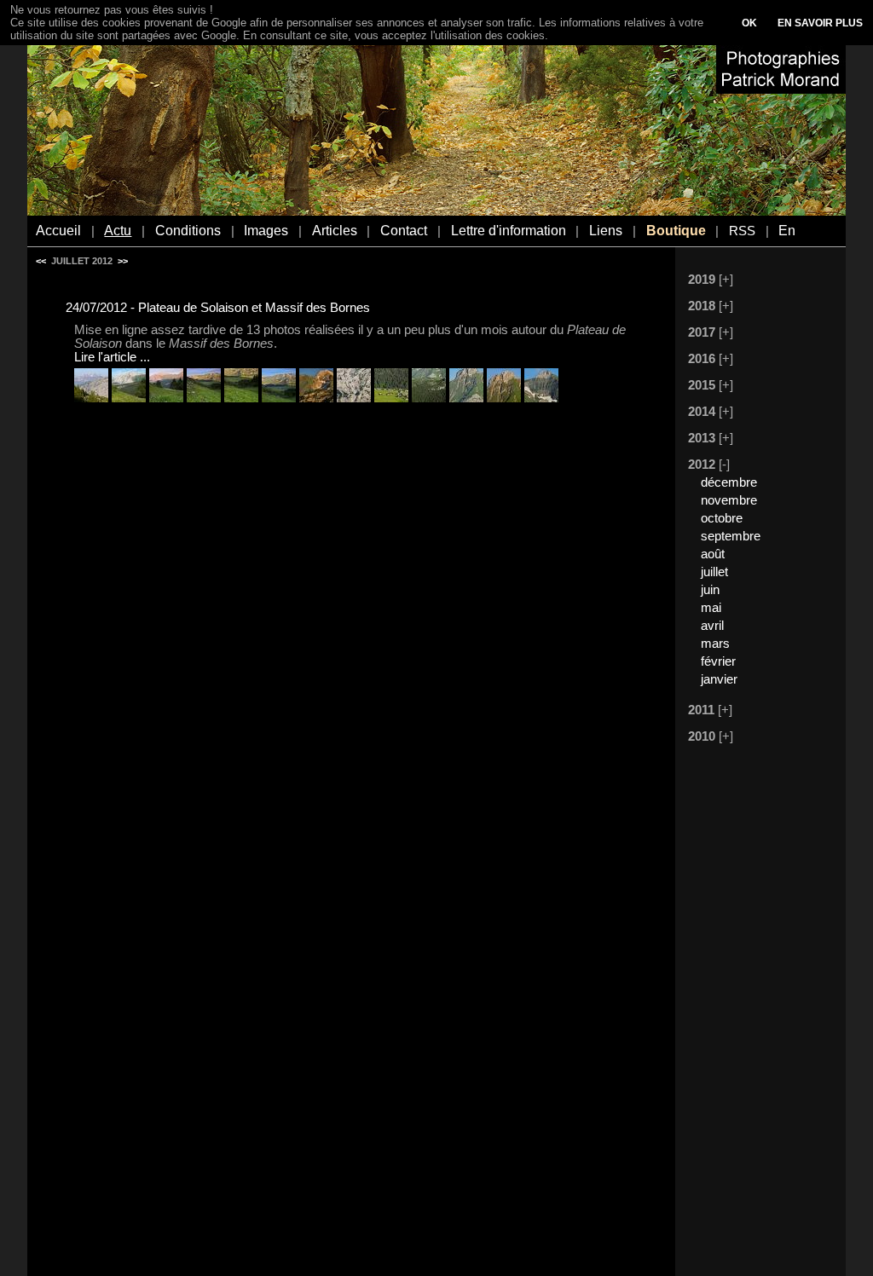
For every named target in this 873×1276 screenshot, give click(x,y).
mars (715, 643)
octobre (722, 518)
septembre (730, 536)
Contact (403, 230)
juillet (714, 572)
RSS (742, 231)
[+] (726, 279)
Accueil (58, 230)
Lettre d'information (508, 230)
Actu (117, 230)
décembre (729, 482)
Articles (334, 230)
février (718, 661)
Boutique (676, 230)
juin (710, 590)
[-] (724, 464)
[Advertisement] (752, 1011)
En (786, 230)
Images (266, 230)
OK (749, 23)
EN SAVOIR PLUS (820, 23)
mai (711, 608)
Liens (605, 230)
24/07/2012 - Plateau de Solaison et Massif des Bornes (218, 308)
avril (712, 625)
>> (123, 261)
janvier (719, 679)
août (713, 554)
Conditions (188, 230)
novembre (729, 500)
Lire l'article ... (112, 357)
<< (41, 261)
